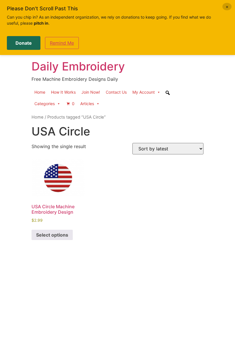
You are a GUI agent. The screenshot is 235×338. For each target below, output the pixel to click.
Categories (44, 103)
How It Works (63, 92)
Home (39, 92)
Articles (87, 103)
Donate (23, 43)
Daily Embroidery (78, 66)
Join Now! (90, 92)
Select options (52, 235)
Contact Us (116, 92)
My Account (143, 92)
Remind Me (62, 43)
